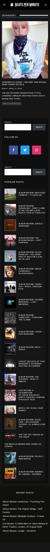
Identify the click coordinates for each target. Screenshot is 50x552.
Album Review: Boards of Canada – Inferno (31, 473)
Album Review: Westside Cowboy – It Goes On (32, 194)
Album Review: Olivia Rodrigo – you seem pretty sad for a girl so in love (31, 255)
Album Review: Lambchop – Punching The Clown (31, 317)
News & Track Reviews (11, 103)
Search (8, 122)
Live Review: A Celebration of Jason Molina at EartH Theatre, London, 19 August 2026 (32, 395)
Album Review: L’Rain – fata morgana (31, 333)
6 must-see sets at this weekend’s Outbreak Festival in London (32, 363)
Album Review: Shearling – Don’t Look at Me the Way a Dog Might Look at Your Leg (32, 209)
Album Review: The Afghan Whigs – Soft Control (30, 240)
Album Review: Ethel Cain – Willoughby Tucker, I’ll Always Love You (32, 423)
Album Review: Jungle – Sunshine (19, 531)
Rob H (5, 88)
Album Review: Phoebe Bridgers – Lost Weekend (31, 302)
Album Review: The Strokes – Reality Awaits (29, 379)
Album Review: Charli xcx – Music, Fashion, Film (30, 286)
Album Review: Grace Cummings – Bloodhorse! (30, 271)
